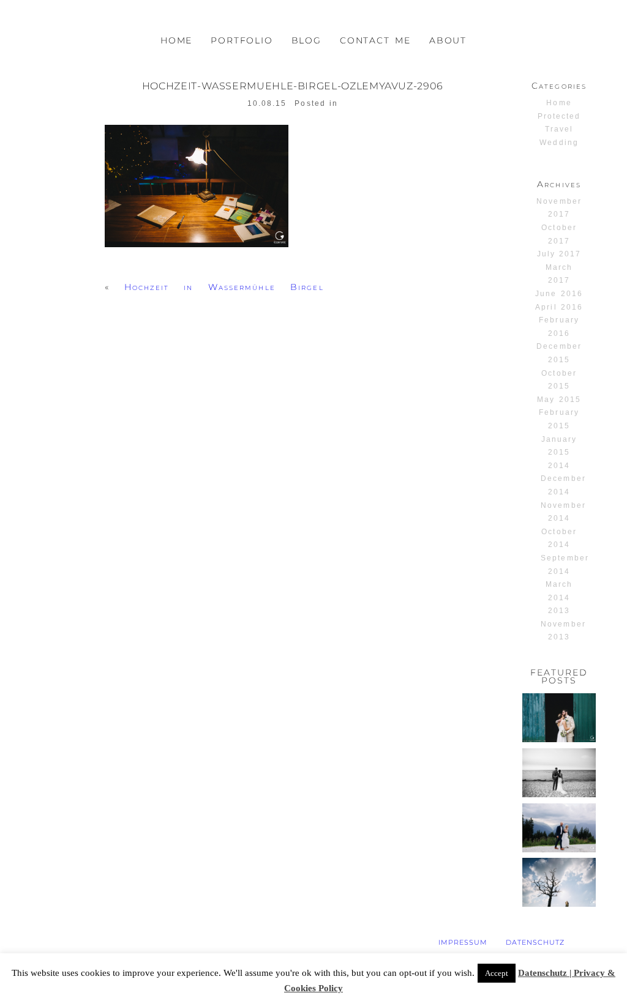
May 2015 (558, 399)
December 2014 (563, 485)
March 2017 (559, 274)
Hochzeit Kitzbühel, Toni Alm (558, 828)
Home (558, 103)
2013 (559, 610)
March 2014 (559, 591)
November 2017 (558, 208)
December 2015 (558, 353)
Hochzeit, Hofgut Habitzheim (559, 718)
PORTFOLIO (241, 40)
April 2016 (558, 307)
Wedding (558, 142)
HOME (176, 40)
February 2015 (559, 419)
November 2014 (563, 512)
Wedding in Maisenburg (562, 883)
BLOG (306, 40)
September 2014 (564, 565)
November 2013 (563, 631)
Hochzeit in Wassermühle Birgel (224, 286)
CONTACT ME (375, 40)
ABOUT (448, 40)
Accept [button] (496, 973)
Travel (559, 129)
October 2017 (558, 234)
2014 (559, 465)
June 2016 (558, 293)
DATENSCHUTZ (535, 942)
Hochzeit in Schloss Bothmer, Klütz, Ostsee (559, 783)
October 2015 (558, 380)
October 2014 (558, 538)
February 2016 (559, 327)
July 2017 (559, 254)
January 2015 (559, 446)
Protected (559, 116)
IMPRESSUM (462, 942)
